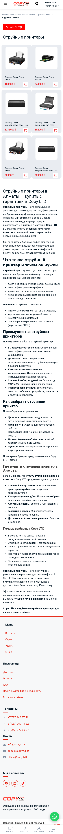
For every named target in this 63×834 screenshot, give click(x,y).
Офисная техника (27, 15)
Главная (5, 15)
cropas (57, 825)
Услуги (9, 645)
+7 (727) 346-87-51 (52, 6)
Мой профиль (38, 831)
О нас (8, 651)
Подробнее (25, 85)
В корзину (55, 85)
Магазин (15, 15)
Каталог (10, 633)
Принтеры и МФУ (44, 15)
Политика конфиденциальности (22, 690)
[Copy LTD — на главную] (31, 799)
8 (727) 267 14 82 (18, 723)
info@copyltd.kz (17, 744)
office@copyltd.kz (18, 757)
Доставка (9, 672)
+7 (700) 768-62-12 (52, 3)
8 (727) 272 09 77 (18, 729)
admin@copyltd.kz (18, 750)
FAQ (5, 684)
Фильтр (16, 27)
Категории (53, 831)
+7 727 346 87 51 (18, 717)
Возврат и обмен (13, 697)
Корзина (9, 829)
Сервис (9, 639)
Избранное (24, 831)
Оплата (7, 678)
